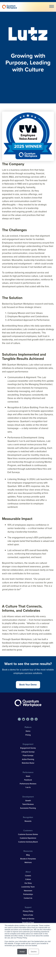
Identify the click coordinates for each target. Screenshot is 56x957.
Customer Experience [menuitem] (28, 838)
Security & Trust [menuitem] (28, 922)
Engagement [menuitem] (28, 744)
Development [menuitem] (28, 796)
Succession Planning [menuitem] (28, 808)
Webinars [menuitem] (28, 862)
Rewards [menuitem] (28, 821)
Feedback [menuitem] (28, 780)
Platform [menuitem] (28, 727)
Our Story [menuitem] (28, 883)
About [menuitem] (28, 871)
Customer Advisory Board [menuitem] (28, 842)
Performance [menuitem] (28, 772)
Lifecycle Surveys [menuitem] (28, 752)
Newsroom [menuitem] (28, 890)
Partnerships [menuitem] (28, 894)
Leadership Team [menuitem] (28, 886)
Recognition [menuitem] (28, 817)
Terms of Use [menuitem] (28, 915)
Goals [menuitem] (28, 776)
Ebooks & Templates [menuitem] (28, 858)
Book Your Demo (28, 684)
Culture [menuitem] (28, 879)
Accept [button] (22, 951)
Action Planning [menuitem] (28, 759)
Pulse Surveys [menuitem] (28, 755)
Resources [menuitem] (28, 851)
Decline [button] (34, 951)
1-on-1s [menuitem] (28, 787)
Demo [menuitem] (28, 731)
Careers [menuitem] (28, 875)
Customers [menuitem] (28, 830)
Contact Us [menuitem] (28, 898)
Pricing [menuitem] (28, 735)
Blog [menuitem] (28, 855)
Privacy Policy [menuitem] (28, 911)
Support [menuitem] (28, 907)
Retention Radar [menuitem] (28, 763)
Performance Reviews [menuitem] (28, 783)
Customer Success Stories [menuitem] (28, 834)
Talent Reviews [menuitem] (28, 804)
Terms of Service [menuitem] (28, 918)
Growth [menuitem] (28, 800)
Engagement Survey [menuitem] (28, 748)
